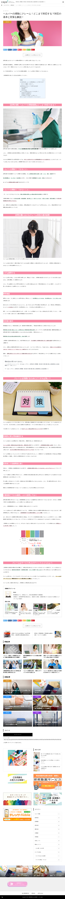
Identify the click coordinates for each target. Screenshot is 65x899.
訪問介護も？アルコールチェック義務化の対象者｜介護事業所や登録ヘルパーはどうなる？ (39, 613)
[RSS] (2, 897)
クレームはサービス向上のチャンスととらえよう (30, 96)
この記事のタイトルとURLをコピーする (32, 55)
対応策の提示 (24, 90)
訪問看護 (37, 696)
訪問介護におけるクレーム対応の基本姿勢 (29, 86)
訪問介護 (16, 610)
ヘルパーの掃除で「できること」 (28, 83)
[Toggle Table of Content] (42, 80)
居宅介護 (7, 696)
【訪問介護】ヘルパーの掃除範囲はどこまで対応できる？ (32, 82)
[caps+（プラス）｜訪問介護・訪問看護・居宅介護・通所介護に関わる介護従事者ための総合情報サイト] (7, 2)
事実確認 (23, 88)
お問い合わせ (40, 893)
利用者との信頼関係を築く (26, 94)
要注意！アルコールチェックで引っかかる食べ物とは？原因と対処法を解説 (25, 613)
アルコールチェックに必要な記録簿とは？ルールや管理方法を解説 (53, 613)
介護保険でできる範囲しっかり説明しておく (29, 95)
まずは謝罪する (25, 87)
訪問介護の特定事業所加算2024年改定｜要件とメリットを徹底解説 (11, 613)
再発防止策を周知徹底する (26, 92)
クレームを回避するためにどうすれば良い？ (30, 91)
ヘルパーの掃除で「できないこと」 (28, 84)
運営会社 (33, 893)
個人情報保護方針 (25, 893)
